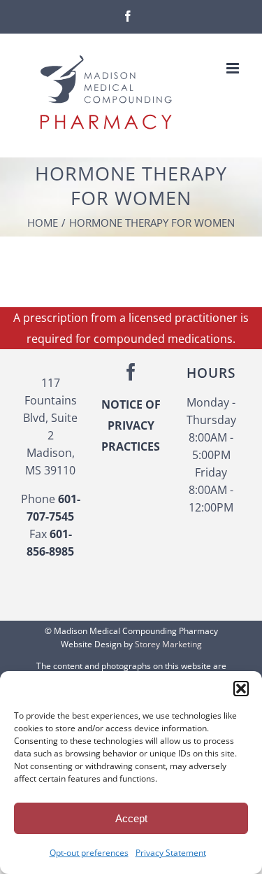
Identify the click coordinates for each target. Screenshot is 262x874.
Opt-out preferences (89, 853)
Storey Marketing (168, 644)
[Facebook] (131, 372)
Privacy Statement (171, 853)
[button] (241, 689)
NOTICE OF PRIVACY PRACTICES (131, 425)
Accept (131, 818)
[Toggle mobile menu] (233, 68)
